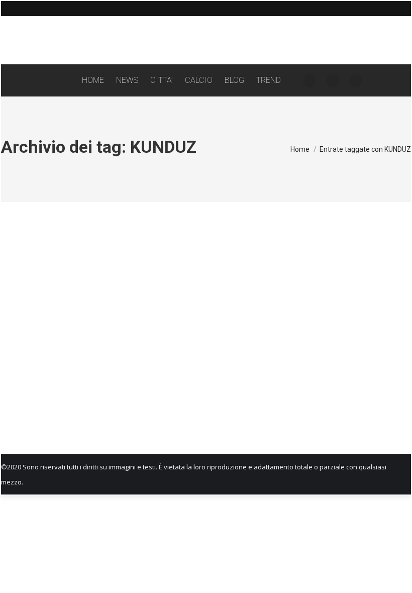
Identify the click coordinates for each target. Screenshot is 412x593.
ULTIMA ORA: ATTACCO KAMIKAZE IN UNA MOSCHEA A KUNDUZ (133, 382)
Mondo (22, 401)
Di (61, 401)
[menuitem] (93, 80)
